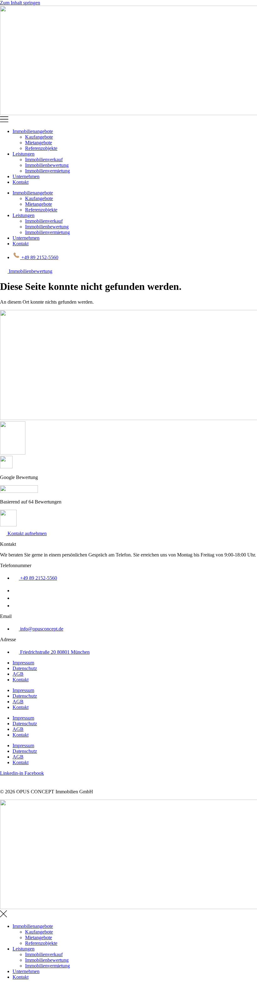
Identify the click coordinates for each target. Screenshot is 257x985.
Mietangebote (38, 142)
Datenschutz (25, 668)
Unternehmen (26, 176)
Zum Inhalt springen (20, 2)
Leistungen (23, 154)
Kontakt (21, 182)
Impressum (23, 662)
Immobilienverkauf (44, 159)
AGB (18, 674)
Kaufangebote (39, 137)
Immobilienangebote (33, 131)
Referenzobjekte (41, 148)
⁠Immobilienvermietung (47, 170)
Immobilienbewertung (47, 165)
